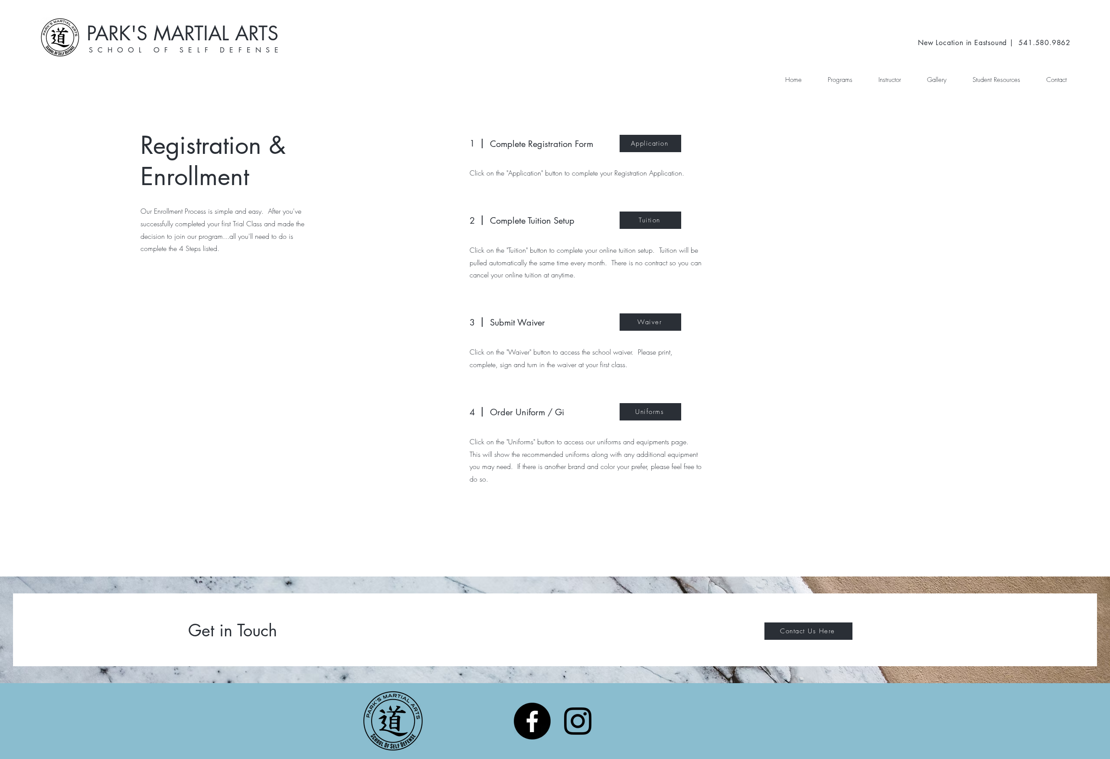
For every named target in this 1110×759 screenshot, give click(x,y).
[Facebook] (532, 721)
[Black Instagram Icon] (577, 721)
